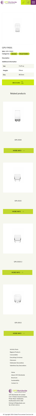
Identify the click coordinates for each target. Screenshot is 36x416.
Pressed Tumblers (24, 54)
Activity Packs (14, 349)
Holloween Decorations (17, 363)
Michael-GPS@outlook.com (17, 403)
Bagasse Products (15, 352)
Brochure (16, 83)
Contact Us (14, 383)
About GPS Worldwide (18, 375)
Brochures (14, 377)
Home (13, 372)
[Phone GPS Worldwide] (23, 2)
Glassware (13, 54)
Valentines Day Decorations (18, 365)
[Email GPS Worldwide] (28, 2)
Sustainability (15, 380)
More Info (17, 151)
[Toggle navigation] (33, 2)
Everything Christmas (16, 357)
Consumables (14, 355)
